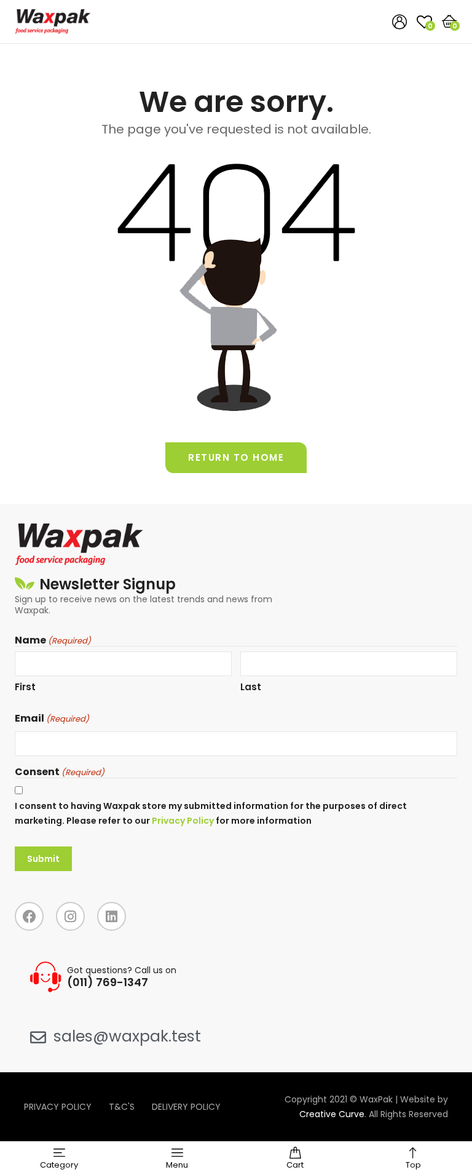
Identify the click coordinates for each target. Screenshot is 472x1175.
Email (52, 718)
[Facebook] (29, 916)
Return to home (236, 457)
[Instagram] (70, 916)
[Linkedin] (111, 916)
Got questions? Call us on (121, 970)
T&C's (122, 1107)
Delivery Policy (186, 1107)
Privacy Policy (183, 821)
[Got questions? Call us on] (45, 977)
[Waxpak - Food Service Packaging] (53, 21)
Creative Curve (331, 1114)
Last (250, 686)
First (25, 686)
